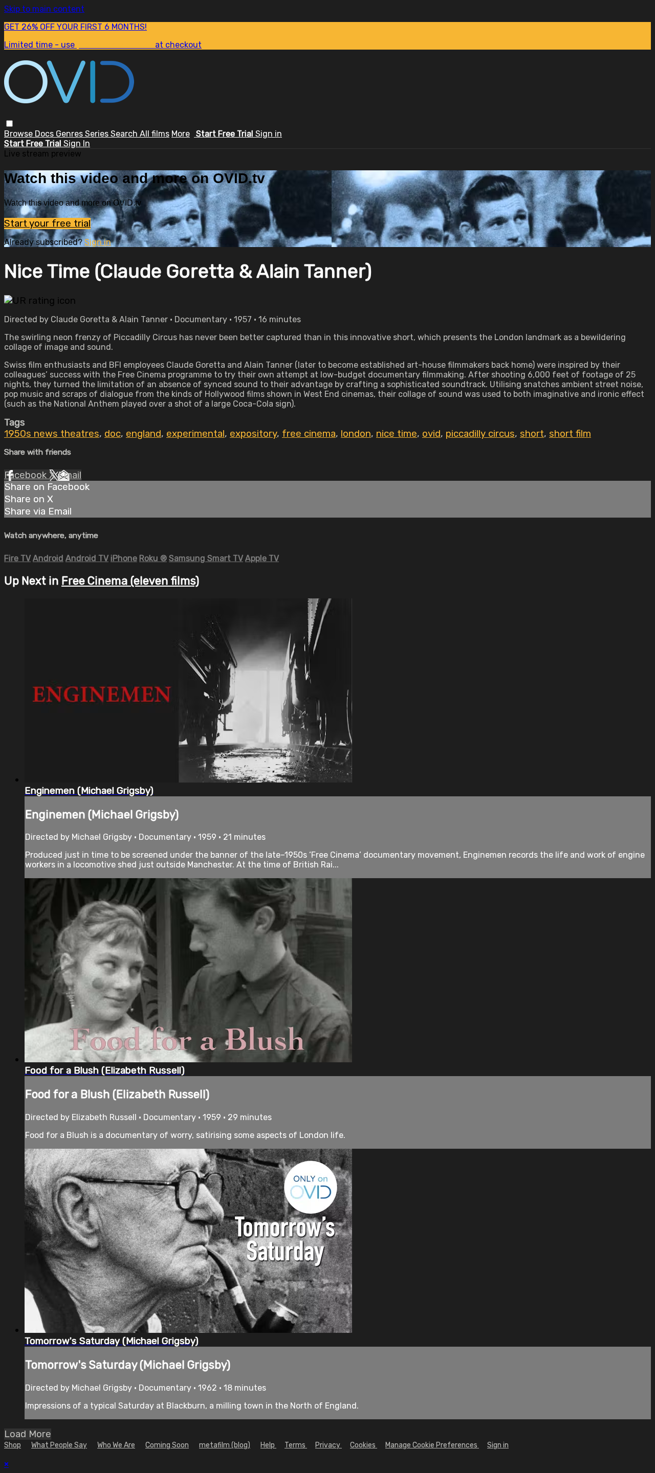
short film (570, 433)
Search (125, 134)
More (180, 134)
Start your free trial (47, 223)
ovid (431, 433)
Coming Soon (167, 1445)
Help (268, 1445)
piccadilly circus (480, 433)
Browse (19, 134)
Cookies (363, 1445)
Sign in (268, 134)
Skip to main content (44, 9)
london (356, 433)
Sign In (76, 143)
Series (98, 134)
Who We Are (116, 1445)
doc (112, 433)
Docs (45, 134)
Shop (12, 1445)
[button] (9, 123)
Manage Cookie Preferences (432, 1445)
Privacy (328, 1445)
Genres (70, 134)
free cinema (309, 433)
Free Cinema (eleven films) (130, 580)
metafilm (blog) (224, 1445)
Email (69, 475)
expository (253, 433)
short (532, 433)
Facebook (26, 475)
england (143, 433)
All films (154, 134)
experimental (195, 433)
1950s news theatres (51, 433)
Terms (296, 1445)
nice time (396, 433)
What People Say (59, 1445)
